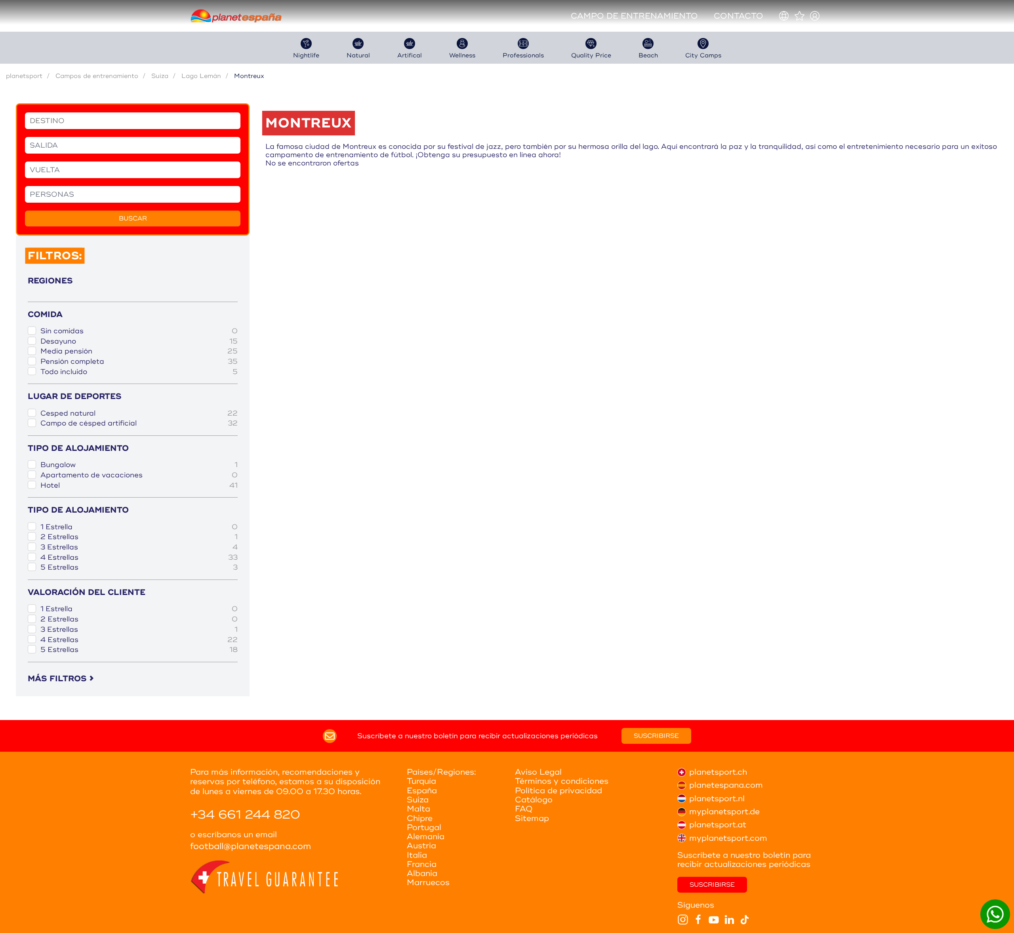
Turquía (421, 781)
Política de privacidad (558, 791)
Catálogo (534, 800)
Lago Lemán (201, 76)
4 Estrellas (139, 557)
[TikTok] (744, 919)
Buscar (133, 218)
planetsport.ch (718, 772)
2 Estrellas (139, 537)
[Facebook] (698, 919)
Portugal (424, 827)
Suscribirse (656, 736)
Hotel (139, 485)
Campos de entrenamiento (96, 76)
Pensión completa (139, 361)
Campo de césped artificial (139, 423)
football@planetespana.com (250, 846)
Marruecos (428, 882)
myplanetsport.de (724, 811)
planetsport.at (717, 824)
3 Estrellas (139, 547)
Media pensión (139, 351)
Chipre (420, 818)
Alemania (425, 837)
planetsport (24, 76)
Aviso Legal (538, 772)
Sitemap (532, 818)
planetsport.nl (717, 798)
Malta (418, 809)
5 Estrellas (139, 567)
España (422, 791)
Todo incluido (139, 372)
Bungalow (139, 465)
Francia (421, 864)
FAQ (524, 809)
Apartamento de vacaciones (139, 475)
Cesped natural (139, 413)
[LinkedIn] (729, 919)
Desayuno (139, 341)
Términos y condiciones (561, 781)
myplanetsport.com (728, 838)
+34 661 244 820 (245, 815)
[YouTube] (713, 919)
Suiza (159, 76)
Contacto (738, 16)
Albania (422, 873)
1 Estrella (139, 527)
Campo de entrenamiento (634, 16)
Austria (421, 846)
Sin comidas (139, 331)
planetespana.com (726, 785)
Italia (417, 855)
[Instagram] (682, 919)
